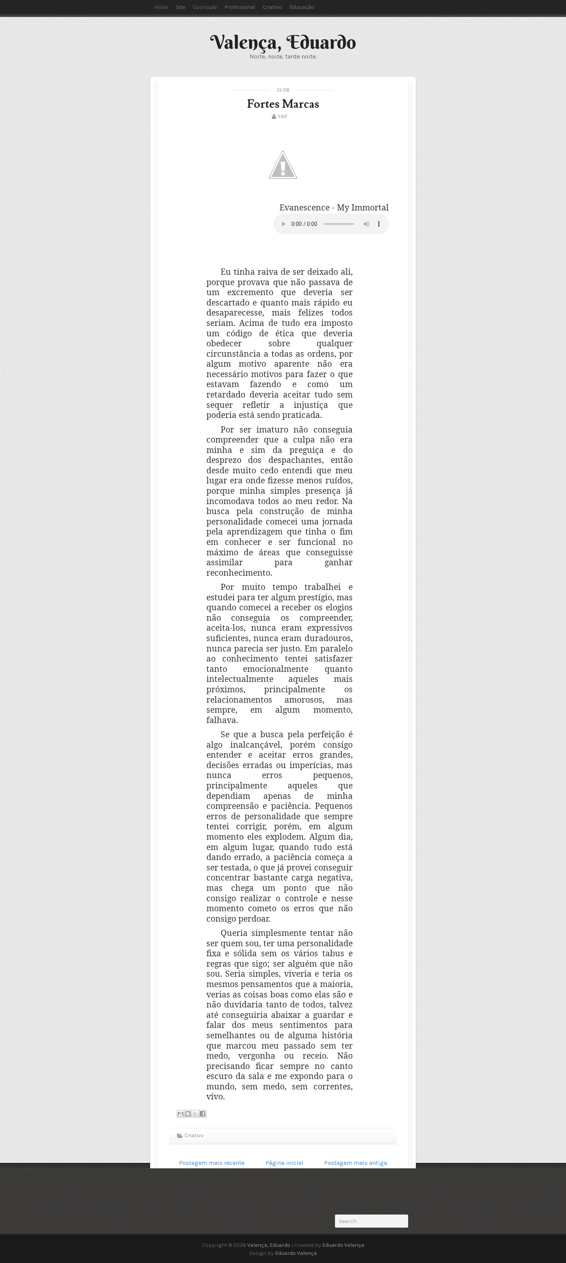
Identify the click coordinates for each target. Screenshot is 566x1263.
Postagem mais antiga (355, 1162)
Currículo (205, 7)
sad (282, 116)
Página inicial (284, 1162)
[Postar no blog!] (188, 1114)
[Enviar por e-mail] (180, 1114)
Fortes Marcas (283, 104)
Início (161, 7)
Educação (302, 7)
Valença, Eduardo (283, 42)
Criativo (272, 7)
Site (180, 7)
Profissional (239, 7)
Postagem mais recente (211, 1162)
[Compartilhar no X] (195, 1114)
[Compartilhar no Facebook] (202, 1114)
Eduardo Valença (343, 1245)
